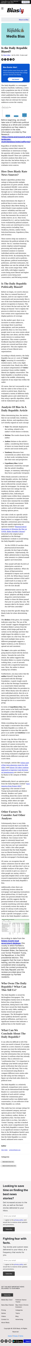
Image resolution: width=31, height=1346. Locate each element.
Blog (17, 1316)
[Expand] (2, 8)
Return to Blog (23, 20)
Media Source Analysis (9, 1165)
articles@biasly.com (14, 1150)
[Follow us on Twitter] (2, 1341)
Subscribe (7, 1295)
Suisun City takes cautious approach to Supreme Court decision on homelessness (15, 769)
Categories (19, 1310)
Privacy (15, 1336)
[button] (12, 8)
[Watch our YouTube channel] (10, 1341)
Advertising (19, 1319)
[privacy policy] (3, 1218)
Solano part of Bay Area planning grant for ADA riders (15, 765)
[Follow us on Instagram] (6, 1341)
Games (3, 1313)
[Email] (13, 59)
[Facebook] (2, 59)
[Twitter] (5, 59)
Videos (3, 1316)
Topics (18, 1313)
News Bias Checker (7, 1305)
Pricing (3, 1310)
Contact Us (5, 1319)
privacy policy (18, 1220)
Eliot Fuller (7, 55)
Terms (21, 1336)
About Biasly (5, 1322)
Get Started (25, 2)
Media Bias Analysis (8, 1161)
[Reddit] (8, 59)
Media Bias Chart (6, 1300)
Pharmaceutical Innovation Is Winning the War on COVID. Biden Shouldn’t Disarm (14, 529)
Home (10, 1336)
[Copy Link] (11, 59)
